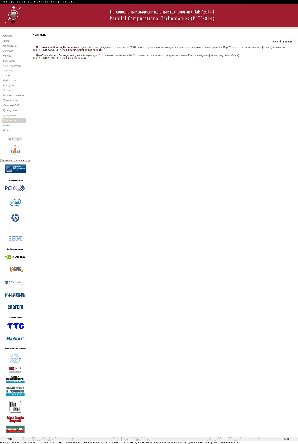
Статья (8, 90)
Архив (6, 125)
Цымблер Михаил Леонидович (55, 55)
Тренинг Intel (10, 100)
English (287, 41)
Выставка (9, 60)
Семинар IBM (11, 105)
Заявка (7, 75)
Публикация (10, 80)
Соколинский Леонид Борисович (56, 47)
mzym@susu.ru (77, 58)
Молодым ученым (13, 95)
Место (7, 55)
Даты (6, 41)
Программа (10, 45)
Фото (6, 130)
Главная (8, 36)
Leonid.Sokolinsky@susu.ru (85, 50)
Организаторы (12, 65)
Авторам (8, 85)
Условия (8, 50)
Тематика (9, 70)
